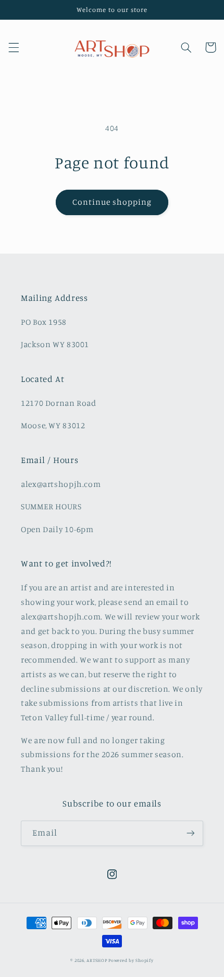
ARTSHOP (96, 960)
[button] (14, 47)
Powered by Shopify (130, 960)
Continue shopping (112, 202)
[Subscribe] (191, 833)
